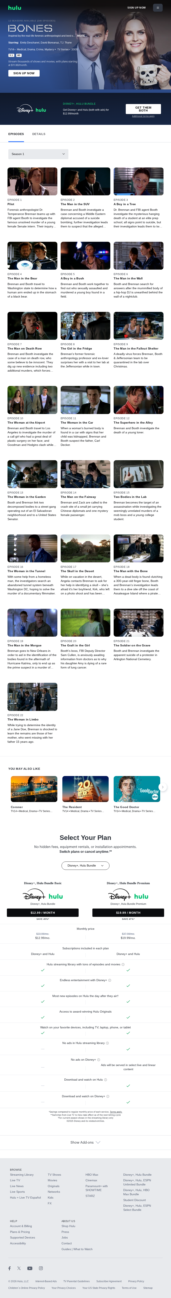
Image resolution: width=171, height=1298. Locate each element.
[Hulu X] (22, 1268)
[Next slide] (162, 787)
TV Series (63, 49)
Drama (31, 49)
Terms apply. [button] (116, 1112)
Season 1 (18, 154)
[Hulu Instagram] (41, 1268)
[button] (16, 133)
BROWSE (16, 1169)
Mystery (49, 49)
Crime (39, 49)
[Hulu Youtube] (33, 1268)
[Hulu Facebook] (12, 1268)
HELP (13, 1221)
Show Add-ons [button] (82, 1142)
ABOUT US (68, 1221)
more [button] (81, 35)
